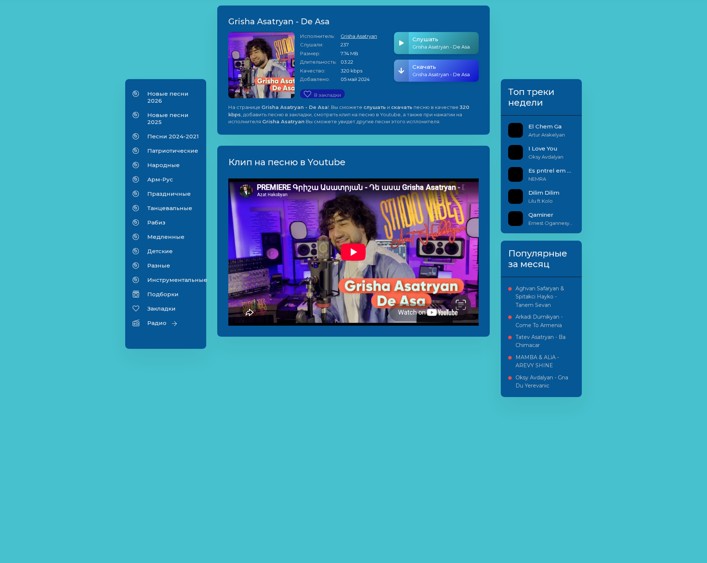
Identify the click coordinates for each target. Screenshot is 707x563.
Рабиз (156, 222)
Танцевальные (169, 208)
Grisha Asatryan (359, 36)
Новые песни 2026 (168, 97)
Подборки (163, 294)
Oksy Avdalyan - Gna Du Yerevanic (542, 381)
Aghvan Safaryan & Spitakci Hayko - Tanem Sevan (540, 296)
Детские (160, 251)
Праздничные (169, 193)
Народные (163, 165)
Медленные (165, 236)
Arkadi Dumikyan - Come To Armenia (539, 321)
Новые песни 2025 (168, 118)
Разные (158, 265)
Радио (156, 322)
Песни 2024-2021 (173, 136)
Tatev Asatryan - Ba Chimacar (541, 341)
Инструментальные (173, 279)
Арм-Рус (160, 179)
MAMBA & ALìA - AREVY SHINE (537, 361)
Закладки (161, 308)
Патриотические (172, 150)
